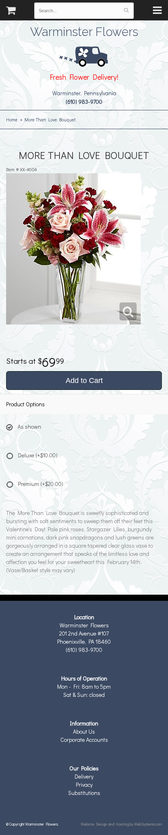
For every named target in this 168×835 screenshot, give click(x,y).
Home (12, 119)
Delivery (84, 776)
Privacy (84, 784)
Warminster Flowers (84, 31)
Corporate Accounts (84, 739)
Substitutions (84, 793)
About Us (84, 731)
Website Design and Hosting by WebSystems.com (121, 824)
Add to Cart (84, 380)
